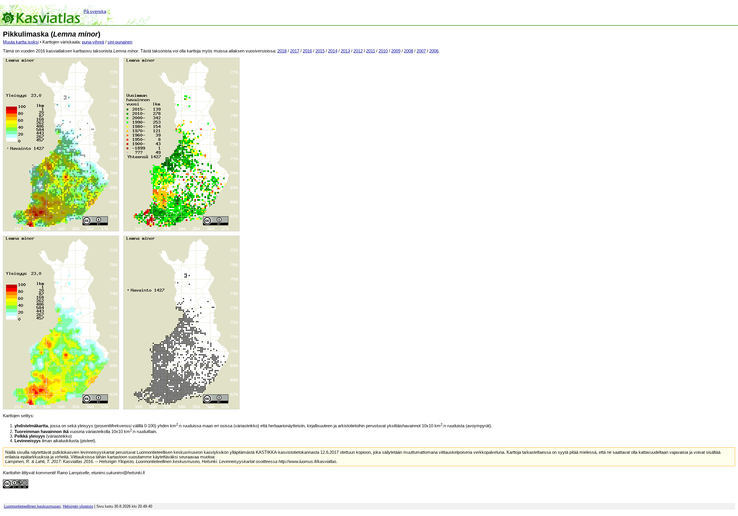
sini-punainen (120, 42)
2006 (433, 51)
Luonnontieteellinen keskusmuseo (32, 506)
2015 (320, 51)
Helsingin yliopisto (78, 506)
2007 (421, 51)
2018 (282, 51)
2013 (345, 51)
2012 (358, 51)
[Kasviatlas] (41, 15)
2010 (383, 51)
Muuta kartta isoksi (21, 42)
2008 (408, 51)
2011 (370, 51)
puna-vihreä (93, 42)
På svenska (95, 11)
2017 (294, 51)
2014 (332, 51)
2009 (395, 51)
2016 (307, 51)
